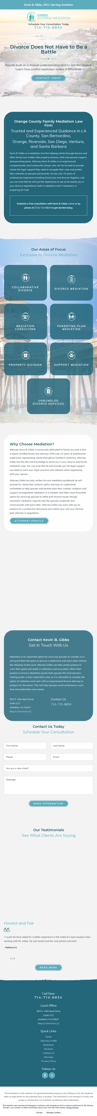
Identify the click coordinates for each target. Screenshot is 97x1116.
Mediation (48, 1044)
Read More (48, 967)
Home (48, 1036)
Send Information (48, 803)
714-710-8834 (48, 27)
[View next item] (18, 958)
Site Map (48, 1057)
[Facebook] (45, 1075)
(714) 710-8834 (42, 207)
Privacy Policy (48, 1061)
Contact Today (48, 78)
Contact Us (48, 1053)
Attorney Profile (29, 520)
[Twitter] (52, 1075)
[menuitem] (48, 1037)
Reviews (48, 1048)
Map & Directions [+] (20, 711)
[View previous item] (6, 958)
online (71, 203)
